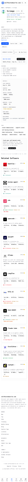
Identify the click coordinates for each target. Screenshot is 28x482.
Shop (2, 457)
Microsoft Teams (15, 15)
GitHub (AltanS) (6, 454)
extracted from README (12, 153)
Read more (4, 40)
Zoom (8, 15)
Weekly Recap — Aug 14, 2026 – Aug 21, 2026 (10, 61)
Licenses (3, 431)
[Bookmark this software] (21, 11)
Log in (5, 148)
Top (2, 416)
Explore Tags (5, 429)
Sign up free (12, 148)
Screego (14, 7)
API (2, 445)
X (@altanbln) (5, 452)
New (2, 414)
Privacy (14, 466)
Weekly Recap (5, 424)
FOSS (2, 419)
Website (4, 46)
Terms (19, 466)
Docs (21, 43)
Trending (3, 421)
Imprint (9, 466)
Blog (2, 426)
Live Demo (5, 43)
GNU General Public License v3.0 (16, 17)
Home (2, 7)
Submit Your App (6, 443)
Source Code (13, 43)
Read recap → (21, 59)
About (2, 440)
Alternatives (5, 434)
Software (8, 7)
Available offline (9, 468)
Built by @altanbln (21, 468)
